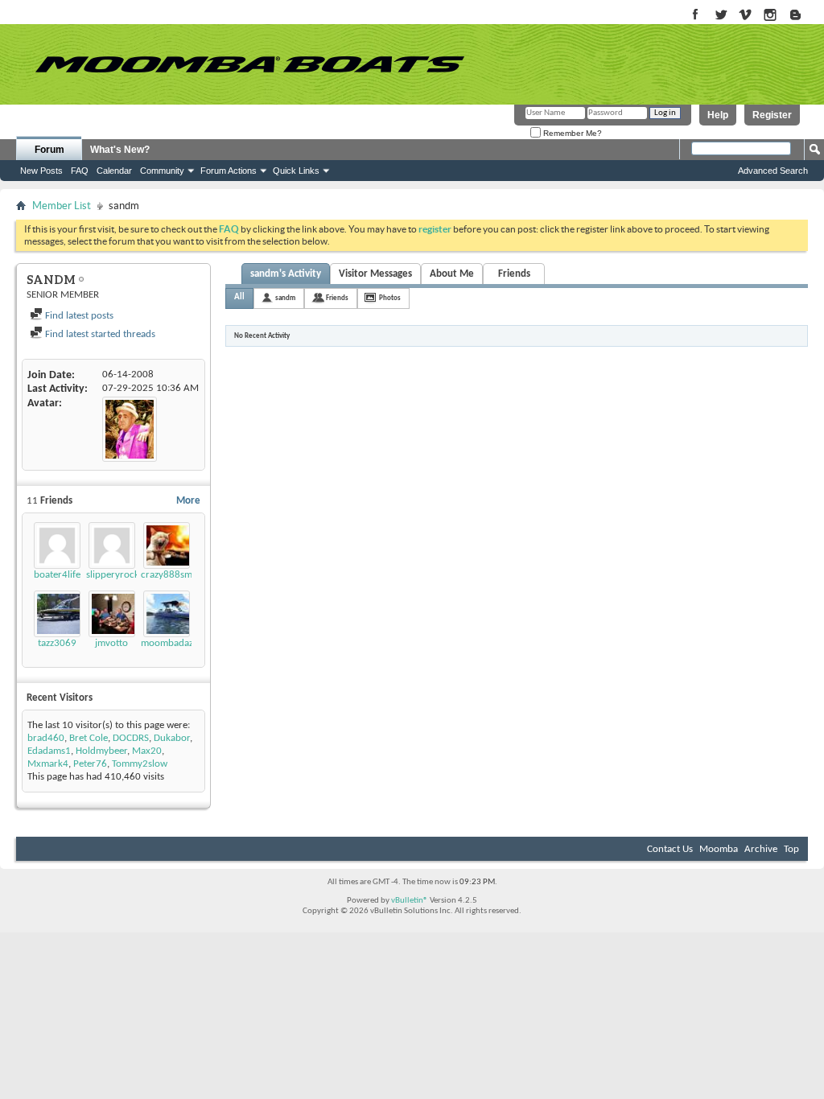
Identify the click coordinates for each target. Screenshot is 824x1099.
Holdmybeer (101, 751)
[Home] (249, 64)
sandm (285, 298)
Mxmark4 (47, 764)
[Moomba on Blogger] (803, 15)
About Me (452, 274)
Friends (514, 274)
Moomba (718, 849)
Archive (760, 849)
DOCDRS (131, 738)
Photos (390, 298)
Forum (49, 149)
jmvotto (111, 643)
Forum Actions (228, 170)
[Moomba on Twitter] (720, 15)
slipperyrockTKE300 (128, 575)
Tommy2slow (139, 764)
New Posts (41, 170)
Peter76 (90, 764)
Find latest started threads (99, 334)
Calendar (114, 170)
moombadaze (169, 643)
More (188, 501)
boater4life (57, 575)
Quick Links (296, 170)
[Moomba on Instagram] (770, 15)
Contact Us (670, 849)
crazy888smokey (176, 575)
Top (791, 849)
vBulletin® (409, 900)
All (239, 297)
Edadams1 (49, 751)
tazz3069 (57, 643)
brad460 (45, 738)
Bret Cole (88, 738)
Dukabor (172, 738)
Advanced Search (773, 170)
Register (772, 115)
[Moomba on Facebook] (695, 15)
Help (717, 115)
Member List (61, 206)
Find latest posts (78, 316)
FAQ (80, 170)
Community (162, 170)
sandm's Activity (285, 274)
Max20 (147, 751)
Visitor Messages (375, 274)
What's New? (120, 149)
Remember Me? (571, 133)
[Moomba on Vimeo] (745, 15)
